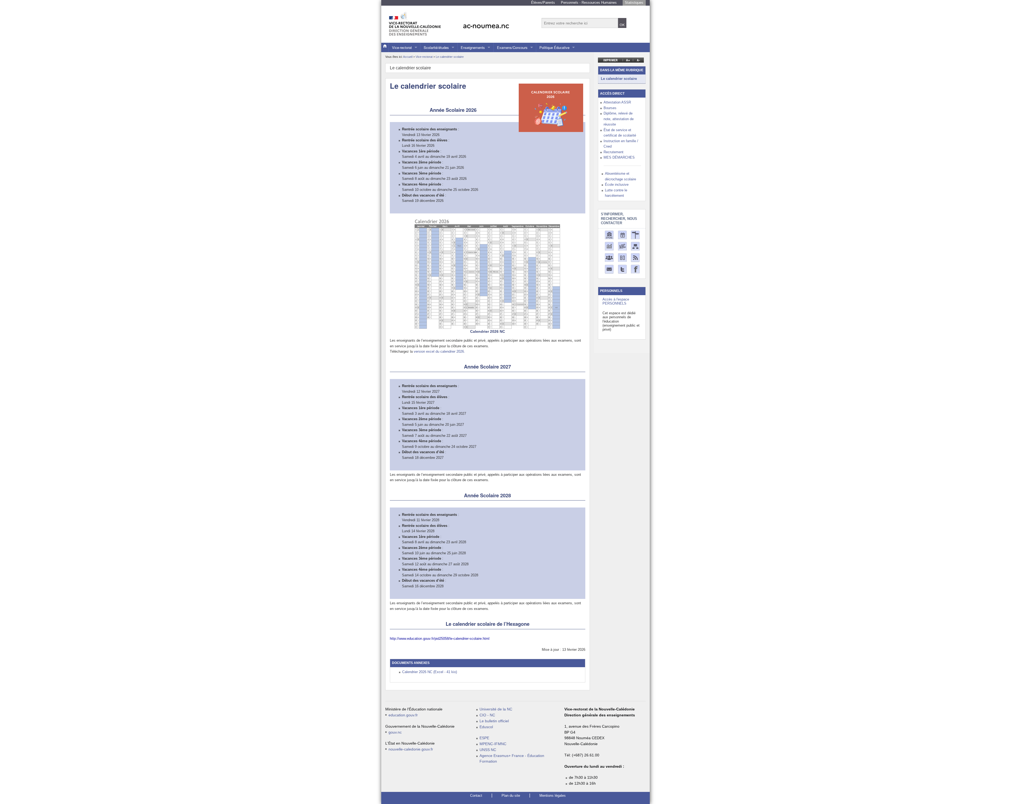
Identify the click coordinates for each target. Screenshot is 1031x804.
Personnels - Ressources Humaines (589, 3)
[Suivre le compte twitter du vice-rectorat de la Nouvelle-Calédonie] (622, 268)
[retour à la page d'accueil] (460, 21)
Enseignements (473, 47)
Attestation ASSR (617, 102)
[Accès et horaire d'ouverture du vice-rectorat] (635, 234)
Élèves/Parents (543, 3)
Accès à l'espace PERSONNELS (615, 301)
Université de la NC (496, 709)
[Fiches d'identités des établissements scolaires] (609, 234)
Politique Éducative (554, 47)
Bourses (610, 108)
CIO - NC (487, 715)
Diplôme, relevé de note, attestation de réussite (619, 118)
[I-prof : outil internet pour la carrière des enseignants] (609, 257)
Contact (476, 796)
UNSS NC (488, 750)
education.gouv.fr (403, 715)
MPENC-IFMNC (493, 744)
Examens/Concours (512, 47)
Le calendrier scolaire (450, 56)
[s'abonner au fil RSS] (635, 257)
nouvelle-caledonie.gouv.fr (411, 749)
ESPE (484, 738)
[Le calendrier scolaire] (622, 234)
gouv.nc (395, 732)
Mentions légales (552, 796)
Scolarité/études (436, 47)
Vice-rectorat (402, 47)
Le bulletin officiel (494, 721)
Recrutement (613, 152)
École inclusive (617, 185)
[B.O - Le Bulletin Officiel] (622, 257)
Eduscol (486, 727)
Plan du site (511, 796)
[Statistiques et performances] (609, 246)
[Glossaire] (622, 246)
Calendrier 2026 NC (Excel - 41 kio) (429, 672)
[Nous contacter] (609, 268)
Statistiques (634, 3)
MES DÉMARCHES (619, 157)
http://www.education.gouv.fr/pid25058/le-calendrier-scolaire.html (439, 639)
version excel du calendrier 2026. (439, 351)
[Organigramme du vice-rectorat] (635, 246)
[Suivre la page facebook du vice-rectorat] (635, 268)
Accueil (407, 56)
